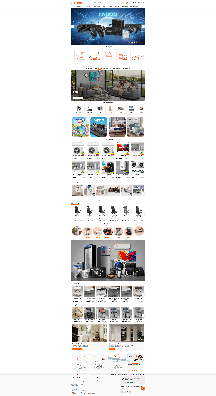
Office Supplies (125, 6)
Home (110, 6)
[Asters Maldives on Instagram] (127, 391)
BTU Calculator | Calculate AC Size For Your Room (81, 390)
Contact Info (98, 379)
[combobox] (110, 3)
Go (142, 388)
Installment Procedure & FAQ (77, 382)
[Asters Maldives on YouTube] (130, 392)
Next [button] (143, 193)
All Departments (78, 6)
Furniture (105, 6)
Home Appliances (96, 6)
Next (143, 26)
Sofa (100, 68)
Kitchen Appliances (107, 68)
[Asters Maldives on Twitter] (125, 392)
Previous (72, 26)
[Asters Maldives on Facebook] (122, 392)
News (97, 380)
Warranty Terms (74, 385)
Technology (116, 6)
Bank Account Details (75, 380)
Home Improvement (117, 68)
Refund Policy (74, 386)
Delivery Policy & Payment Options (78, 381)
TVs (96, 68)
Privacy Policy (74, 388)
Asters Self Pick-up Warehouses (77, 384)
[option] (77, 193)
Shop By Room (88, 6)
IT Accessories (126, 68)
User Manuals (74, 389)
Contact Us (73, 379)
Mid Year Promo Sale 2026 (135, 6)
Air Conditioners (89, 68)
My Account (133, 2)
